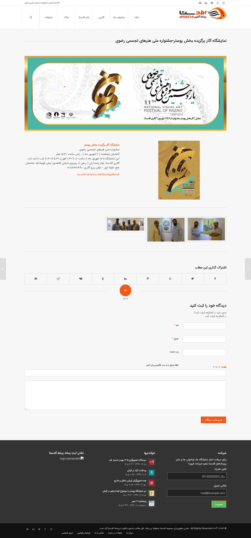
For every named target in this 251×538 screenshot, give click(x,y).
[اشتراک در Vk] (80, 279)
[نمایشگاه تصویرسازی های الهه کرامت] (248, 269)
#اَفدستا (81, 174)
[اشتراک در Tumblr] (103, 279)
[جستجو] (31, 17)
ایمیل (175, 338)
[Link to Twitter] (212, 3)
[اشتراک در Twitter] (193, 279)
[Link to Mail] (200, 3)
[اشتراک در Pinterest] (148, 279)
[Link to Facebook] (218, 3)
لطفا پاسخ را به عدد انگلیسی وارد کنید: (162, 365)
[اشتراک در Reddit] (58, 279)
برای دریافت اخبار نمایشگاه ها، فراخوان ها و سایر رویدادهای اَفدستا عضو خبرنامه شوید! (201, 462)
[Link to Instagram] (223, 3)
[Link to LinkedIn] (206, 3)
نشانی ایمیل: (219, 486)
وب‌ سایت (174, 352)
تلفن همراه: (220, 469)
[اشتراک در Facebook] (215, 279)
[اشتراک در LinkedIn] (125, 279)
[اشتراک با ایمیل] (36, 279)
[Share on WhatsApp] (170, 279)
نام (176, 325)
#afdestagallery (108, 174)
